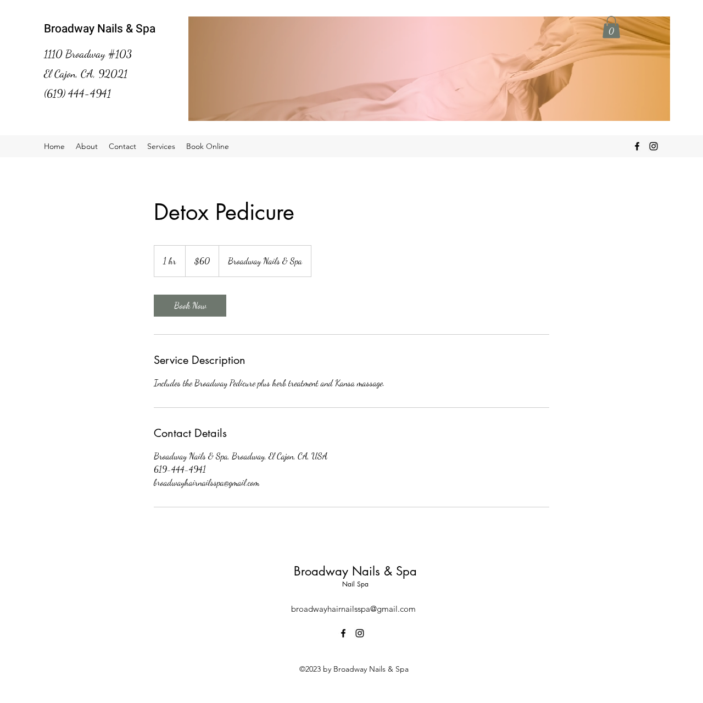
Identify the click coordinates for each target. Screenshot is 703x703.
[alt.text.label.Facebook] (637, 146)
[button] (611, 27)
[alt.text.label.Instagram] (653, 146)
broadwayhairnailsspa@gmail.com (353, 609)
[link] (190, 306)
